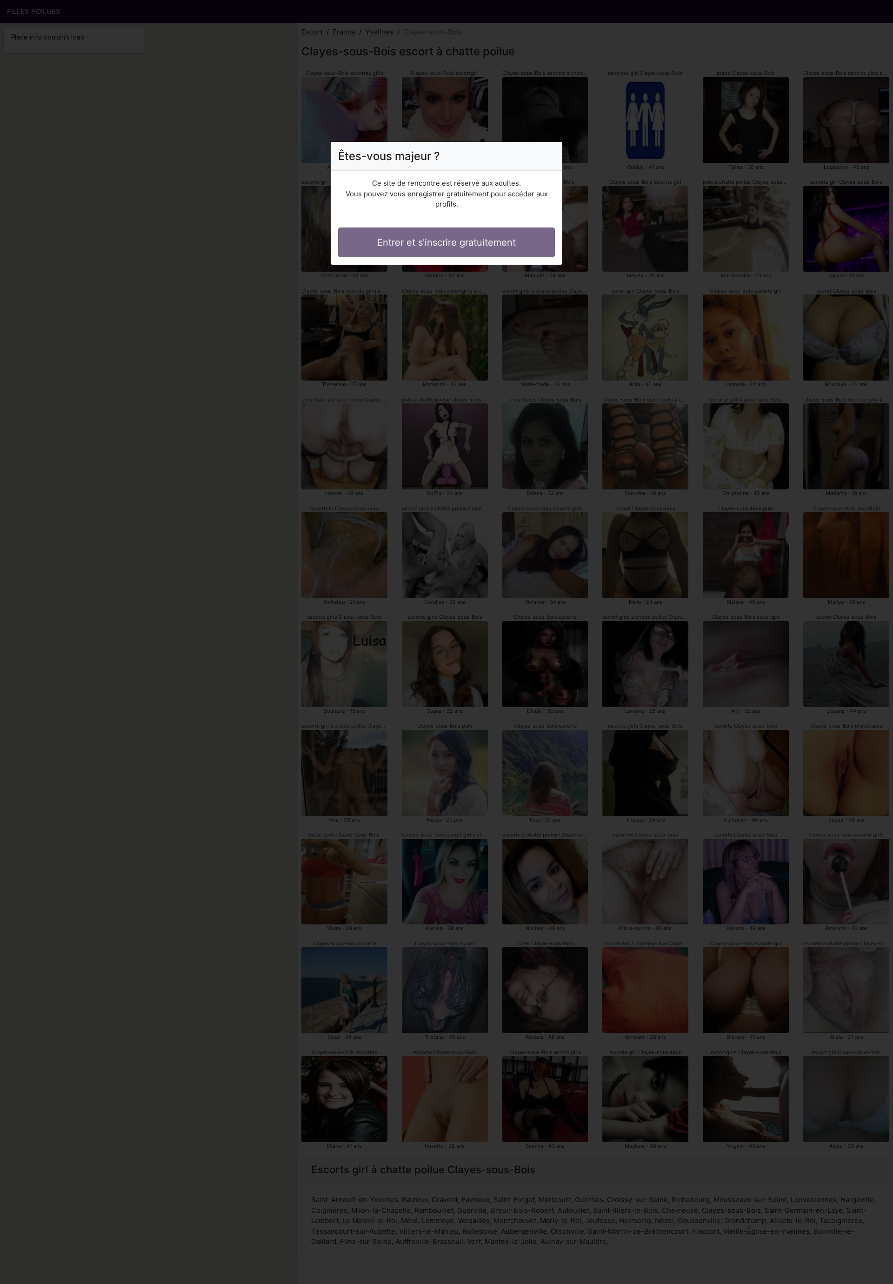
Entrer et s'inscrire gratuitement (446, 242)
